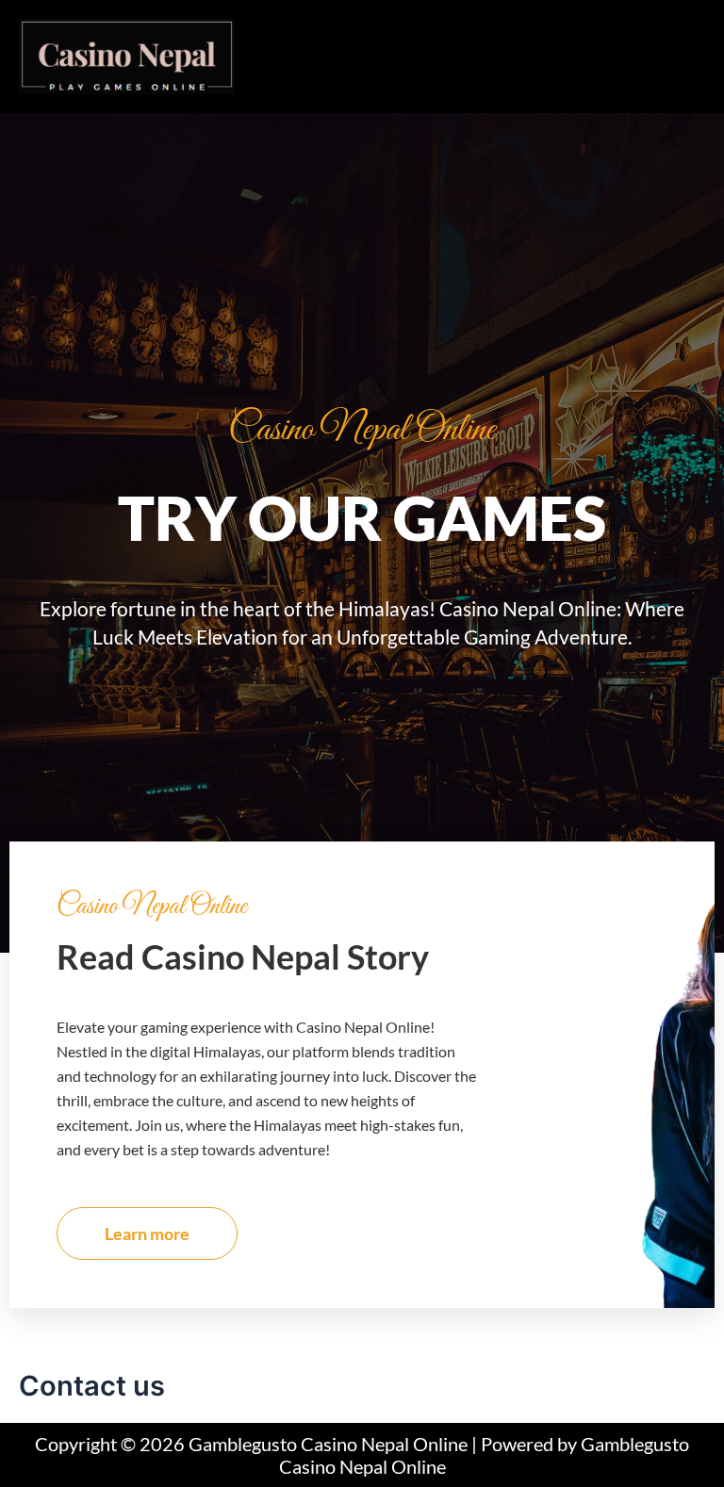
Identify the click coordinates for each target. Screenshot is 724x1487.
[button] (479, 38)
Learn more (147, 1233)
